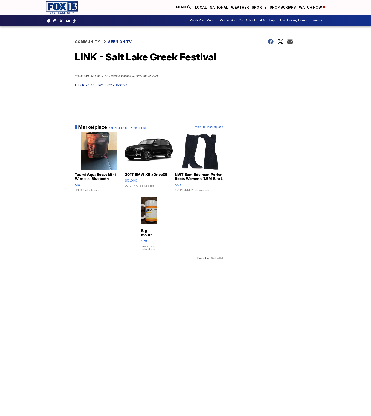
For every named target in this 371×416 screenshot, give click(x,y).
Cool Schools (247, 20)
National (219, 7)
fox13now (56, 21)
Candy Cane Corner (203, 20)
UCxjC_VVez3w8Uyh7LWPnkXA (69, 21)
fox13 (62, 21)
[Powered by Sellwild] (217, 258)
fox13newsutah (50, 21)
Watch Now (311, 7)
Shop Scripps (283, 7)
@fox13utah (75, 21)
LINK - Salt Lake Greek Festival (101, 84)
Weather (240, 7)
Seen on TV (120, 42)
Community (227, 20)
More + (317, 20)
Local (201, 7)
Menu (181, 7)
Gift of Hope (268, 20)
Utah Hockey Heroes (294, 20)
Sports (259, 7)
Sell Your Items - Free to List (127, 127)
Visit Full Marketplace (209, 127)
